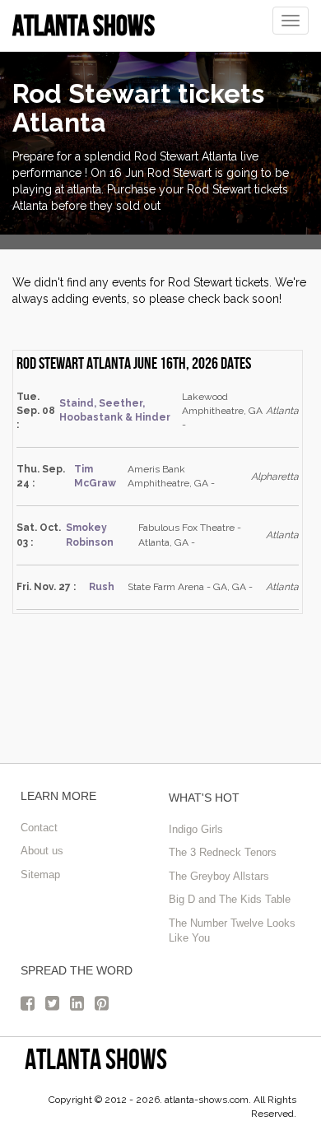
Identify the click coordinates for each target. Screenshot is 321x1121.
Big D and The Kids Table (230, 899)
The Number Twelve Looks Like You (232, 931)
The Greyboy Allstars (219, 876)
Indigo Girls (196, 829)
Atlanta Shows (96, 1059)
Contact (39, 827)
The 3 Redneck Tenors (223, 852)
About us (42, 850)
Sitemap (40, 874)
